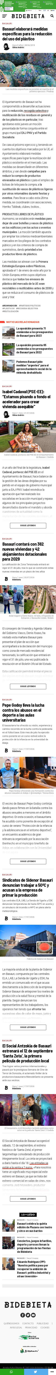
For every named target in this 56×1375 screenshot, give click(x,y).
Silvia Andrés (18, 47)
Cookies (44, 1327)
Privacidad (31, 1327)
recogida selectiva (35, 110)
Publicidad (43, 1323)
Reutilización (11, 311)
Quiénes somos (11, 1323)
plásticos (9, 309)
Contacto (28, 1323)
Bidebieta (16, 580)
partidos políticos (30, 306)
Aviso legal (16, 1327)
